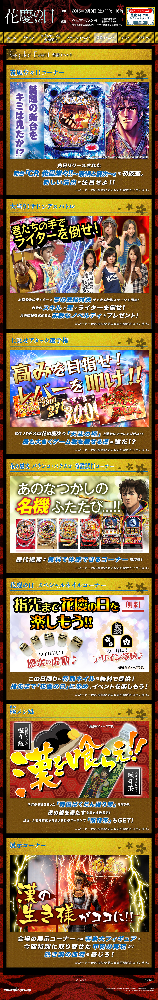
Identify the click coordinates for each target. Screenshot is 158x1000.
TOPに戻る (80, 979)
